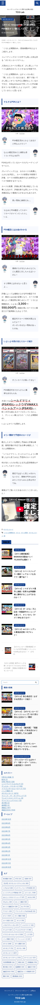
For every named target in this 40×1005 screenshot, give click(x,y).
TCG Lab (20, 12)
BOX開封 (7, 879)
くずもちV (8, 888)
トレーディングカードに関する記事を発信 (20, 995)
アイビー (7, 911)
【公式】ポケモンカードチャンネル (15, 883)
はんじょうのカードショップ (13, 897)
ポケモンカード (8, 529)
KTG (18, 879)
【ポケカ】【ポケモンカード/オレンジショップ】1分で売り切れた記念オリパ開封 (26, 714)
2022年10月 (6, 867)
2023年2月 (6, 851)
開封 (6, 976)
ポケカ (18, 533)
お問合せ (33, 991)
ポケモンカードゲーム (12, 957)
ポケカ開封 (24, 533)
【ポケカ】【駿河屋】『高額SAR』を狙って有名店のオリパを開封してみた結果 (26, 730)
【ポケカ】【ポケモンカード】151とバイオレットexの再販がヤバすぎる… (25, 746)
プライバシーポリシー (21, 991)
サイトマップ (8, 991)
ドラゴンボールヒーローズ (13, 934)
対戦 (21, 962)
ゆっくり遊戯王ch (10, 906)
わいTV (25, 906)
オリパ (7, 916)
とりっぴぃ (30, 892)
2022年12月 (6, 859)
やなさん (7, 902)
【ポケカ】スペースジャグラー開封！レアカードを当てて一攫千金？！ (25, 574)
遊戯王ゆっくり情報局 (26, 971)
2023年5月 (6, 839)
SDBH (28, 879)
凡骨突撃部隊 (9, 962)
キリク (20, 920)
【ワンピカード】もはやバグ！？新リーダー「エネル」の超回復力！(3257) (25, 762)
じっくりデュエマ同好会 (12, 892)
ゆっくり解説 (21, 902)
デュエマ (7, 930)
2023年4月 (6, 843)
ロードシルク (30, 957)
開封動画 (17, 976)
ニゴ (29, 934)
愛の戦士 (7, 967)
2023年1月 (6, 855)
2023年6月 (6, 835)
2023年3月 (6, 847)
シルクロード (28, 925)
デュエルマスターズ (23, 930)
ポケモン (21, 948)
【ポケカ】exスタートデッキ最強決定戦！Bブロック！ (25, 632)
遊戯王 (32, 967)
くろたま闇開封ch (9, 533)
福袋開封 (19, 967)
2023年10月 (6, 819)
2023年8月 (6, 827)
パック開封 (8, 939)
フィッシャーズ (23, 939)
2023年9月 (6, 823)
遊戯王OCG (8, 971)
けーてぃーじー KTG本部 (25, 888)
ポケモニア (8, 948)
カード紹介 (8, 920)
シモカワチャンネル (11, 925)
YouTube (22, 133)
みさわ (31, 897)
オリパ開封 (20, 916)
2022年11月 (6, 863)
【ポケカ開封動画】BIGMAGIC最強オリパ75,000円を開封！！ (23, 557)
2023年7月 (6, 831)
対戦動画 (32, 962)
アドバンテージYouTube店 (25, 911)
